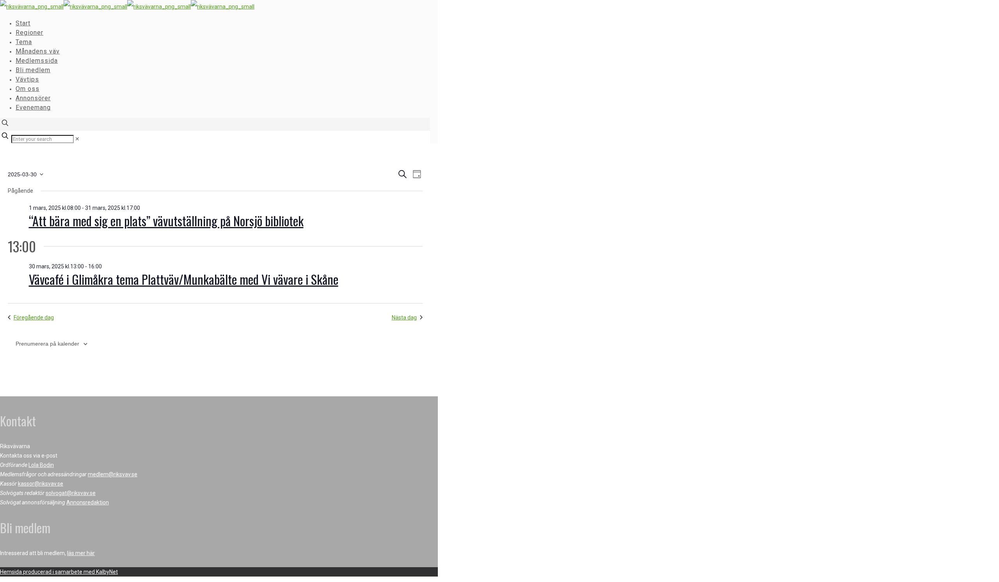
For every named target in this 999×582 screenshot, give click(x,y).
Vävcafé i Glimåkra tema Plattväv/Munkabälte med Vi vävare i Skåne (183, 279)
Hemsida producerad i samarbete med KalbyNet (59, 572)
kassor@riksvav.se (40, 484)
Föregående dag (34, 317)
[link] (77, 139)
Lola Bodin (41, 465)
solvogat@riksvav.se (71, 493)
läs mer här (81, 553)
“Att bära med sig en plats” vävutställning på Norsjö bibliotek (166, 220)
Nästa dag (404, 317)
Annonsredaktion (87, 502)
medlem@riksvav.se (112, 474)
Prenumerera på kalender (47, 344)
